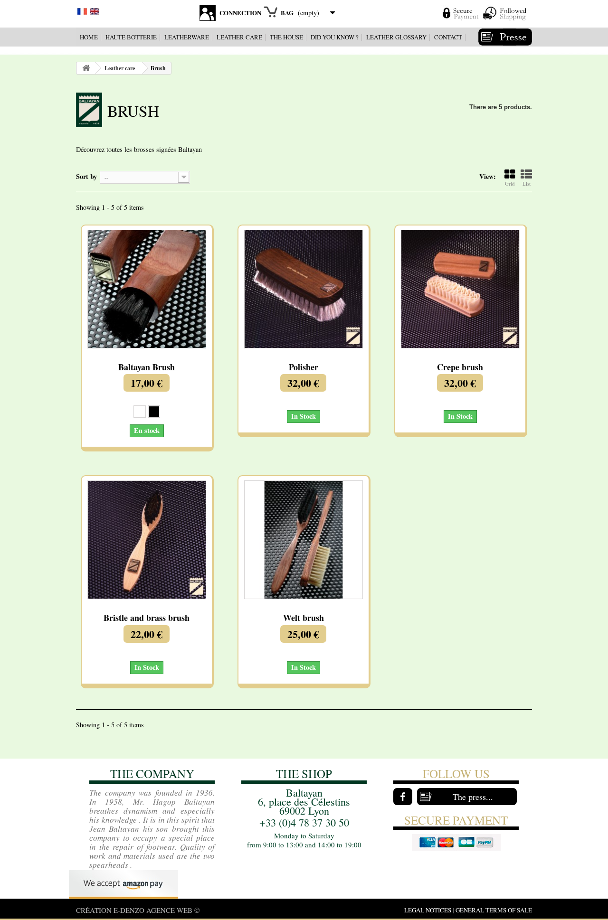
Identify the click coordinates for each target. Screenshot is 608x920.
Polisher (303, 367)
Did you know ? (335, 37)
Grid (510, 183)
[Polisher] (303, 289)
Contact (448, 37)
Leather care (239, 37)
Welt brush (303, 617)
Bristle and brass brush (147, 617)
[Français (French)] (82, 10)
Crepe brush (460, 367)
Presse (505, 37)
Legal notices (427, 910)
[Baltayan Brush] (147, 289)
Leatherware (186, 37)
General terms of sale (494, 910)
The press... (473, 796)
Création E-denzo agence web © (138, 909)
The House (286, 37)
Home (89, 37)
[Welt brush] (303, 539)
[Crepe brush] (460, 289)
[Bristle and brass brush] (147, 539)
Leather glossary (396, 37)
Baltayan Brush (146, 367)
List (526, 183)
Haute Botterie (131, 37)
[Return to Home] (86, 68)
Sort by (86, 176)
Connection (240, 12)
